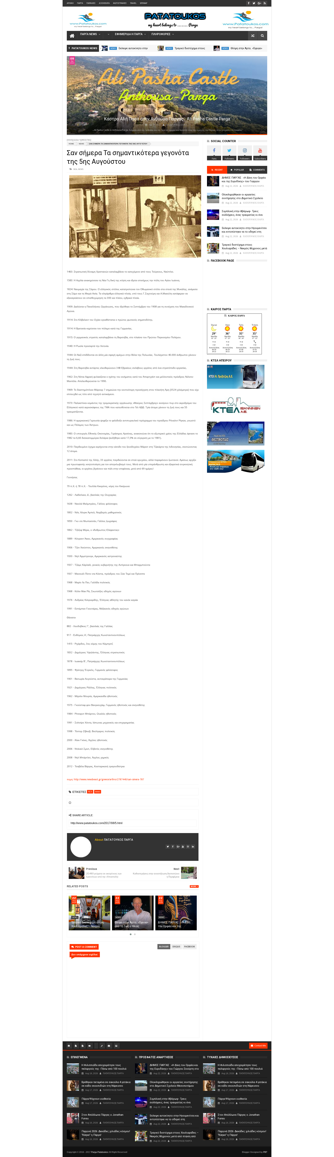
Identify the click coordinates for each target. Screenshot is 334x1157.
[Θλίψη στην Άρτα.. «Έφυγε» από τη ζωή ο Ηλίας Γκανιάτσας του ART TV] (133, 913)
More (193, 886)
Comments (259, 170)
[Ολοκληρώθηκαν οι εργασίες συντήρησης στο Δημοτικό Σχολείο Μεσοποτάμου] (213, 198)
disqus (176, 946)
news (113, 48)
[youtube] (183, 847)
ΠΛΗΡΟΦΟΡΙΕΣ (161, 34)
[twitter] (168, 847)
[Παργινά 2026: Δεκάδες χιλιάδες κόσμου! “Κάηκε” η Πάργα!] (73, 1135)
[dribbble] (188, 847)
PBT (265, 1152)
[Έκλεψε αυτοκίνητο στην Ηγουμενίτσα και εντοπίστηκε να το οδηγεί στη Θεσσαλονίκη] (161, 48)
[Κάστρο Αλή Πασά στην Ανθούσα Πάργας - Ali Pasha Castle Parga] (167, 95)
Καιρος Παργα (236, 315)
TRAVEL (133, 3)
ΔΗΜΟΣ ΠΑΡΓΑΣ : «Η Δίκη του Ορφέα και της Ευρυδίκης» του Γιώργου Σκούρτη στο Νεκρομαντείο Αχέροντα (244, 181)
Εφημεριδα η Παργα (128, 34)
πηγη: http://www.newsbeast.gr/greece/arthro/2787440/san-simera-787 (105, 779)
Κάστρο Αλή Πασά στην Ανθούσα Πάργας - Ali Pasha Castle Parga (167, 118)
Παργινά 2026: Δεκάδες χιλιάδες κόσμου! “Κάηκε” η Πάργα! (106, 1133)
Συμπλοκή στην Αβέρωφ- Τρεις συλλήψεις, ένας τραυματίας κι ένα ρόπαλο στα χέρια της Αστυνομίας (242, 215)
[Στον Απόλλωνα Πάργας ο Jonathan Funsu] (73, 1118)
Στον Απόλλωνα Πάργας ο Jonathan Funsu (102, 1116)
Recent (219, 170)
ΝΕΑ (75, 169)
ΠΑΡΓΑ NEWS (88, 34)
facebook (189, 946)
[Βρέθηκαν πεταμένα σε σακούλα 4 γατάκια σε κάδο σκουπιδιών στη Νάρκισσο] (73, 1085)
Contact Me (260, 1045)
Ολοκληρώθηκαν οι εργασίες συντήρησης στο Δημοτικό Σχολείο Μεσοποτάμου (242, 198)
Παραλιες (91, 3)
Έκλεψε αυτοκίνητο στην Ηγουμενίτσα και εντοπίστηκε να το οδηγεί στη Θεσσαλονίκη (244, 232)
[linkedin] (193, 847)
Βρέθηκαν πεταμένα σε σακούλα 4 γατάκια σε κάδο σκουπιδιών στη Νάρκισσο (106, 1084)
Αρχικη (70, 3)
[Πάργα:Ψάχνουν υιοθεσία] (73, 1102)
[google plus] (178, 847)
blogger (164, 946)
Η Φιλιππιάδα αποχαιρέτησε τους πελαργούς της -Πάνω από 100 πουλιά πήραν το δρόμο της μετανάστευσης (104, 1069)
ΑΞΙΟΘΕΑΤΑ (104, 3)
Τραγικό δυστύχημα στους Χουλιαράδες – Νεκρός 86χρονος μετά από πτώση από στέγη (244, 248)
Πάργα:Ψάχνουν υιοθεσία (96, 1098)
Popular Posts (239, 171)
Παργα (80, 3)
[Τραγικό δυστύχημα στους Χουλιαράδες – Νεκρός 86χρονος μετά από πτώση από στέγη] (217, 48)
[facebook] (173, 847)
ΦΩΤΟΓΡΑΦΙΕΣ (120, 3)
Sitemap (143, 3)
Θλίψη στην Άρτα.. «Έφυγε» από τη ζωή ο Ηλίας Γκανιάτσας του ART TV (131, 926)
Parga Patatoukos (99, 1152)
